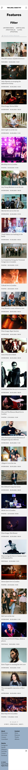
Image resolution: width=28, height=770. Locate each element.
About (3, 731)
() (8, 28)
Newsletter (4, 733)
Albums (17, 739)
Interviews (5, 86)
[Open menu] (26, 7)
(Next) (21, 724)
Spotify (3, 747)
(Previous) (14, 724)
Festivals (4, 561)
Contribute (4, 739)
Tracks (17, 737)
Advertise (4, 735)
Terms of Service (6, 764)
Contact (3, 737)
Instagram (4, 745)
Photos (4, 167)
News (16, 733)
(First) (7, 724)
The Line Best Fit (14, 7)
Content (17, 731)
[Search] (2, 8)
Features (4, 62)
